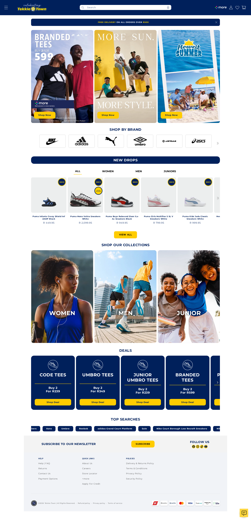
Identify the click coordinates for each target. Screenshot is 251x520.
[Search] (83, 7)
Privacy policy (99, 503)
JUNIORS (170, 171)
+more (85, 478)
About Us (87, 463)
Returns (42, 468)
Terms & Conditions (136, 468)
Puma (203, 428)
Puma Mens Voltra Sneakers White (85, 217)
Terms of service (115, 503)
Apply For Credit (91, 483)
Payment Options (48, 478)
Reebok (52, 428)
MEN (139, 171)
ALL (77, 171)
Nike (188, 428)
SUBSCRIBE (143, 444)
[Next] (217, 143)
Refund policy (84, 503)
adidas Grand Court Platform (84, 428)
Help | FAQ (44, 463)
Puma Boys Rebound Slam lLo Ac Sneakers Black (122, 217)
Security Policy (134, 478)
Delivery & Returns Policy (140, 463)
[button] (6, 7)
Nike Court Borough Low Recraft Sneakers (150, 428)
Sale (113, 428)
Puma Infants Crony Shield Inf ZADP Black (49, 217)
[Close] (216, 22)
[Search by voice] (168, 7)
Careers (86, 468)
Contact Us (44, 473)
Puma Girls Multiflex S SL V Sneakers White (158, 217)
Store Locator (89, 473)
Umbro (34, 428)
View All (125, 234)
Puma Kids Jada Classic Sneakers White (195, 217)
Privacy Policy (134, 473)
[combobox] (125, 7)
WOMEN (108, 171)
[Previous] (33, 143)
